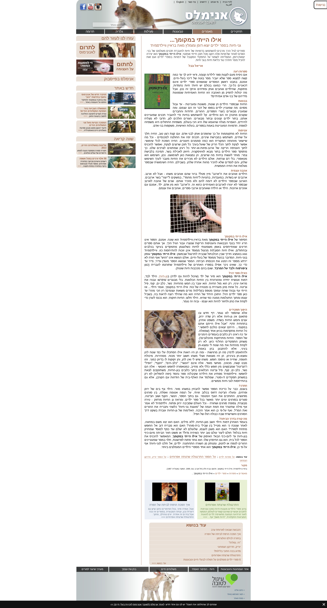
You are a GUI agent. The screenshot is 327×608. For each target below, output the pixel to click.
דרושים (203, 2)
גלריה (119, 31)
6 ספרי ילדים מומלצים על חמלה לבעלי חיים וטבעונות (212, 559)
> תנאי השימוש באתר (236, 594)
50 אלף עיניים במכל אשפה (93, 158)
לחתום (125, 64)
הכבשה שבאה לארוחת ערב (226, 529)
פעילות (148, 31)
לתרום (87, 47)
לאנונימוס (87, 52)
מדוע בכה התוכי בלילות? (227, 551)
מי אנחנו (215, 2)
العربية (229, 4)
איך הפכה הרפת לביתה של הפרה (169, 504)
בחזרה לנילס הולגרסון (229, 538)
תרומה (90, 31)
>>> (205, 517)
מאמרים (207, 31)
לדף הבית (227, 2)
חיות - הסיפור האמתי (203, 569)
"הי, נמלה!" (235, 542)
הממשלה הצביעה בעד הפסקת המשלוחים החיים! (93, 109)
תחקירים (236, 31)
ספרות (232, 473)
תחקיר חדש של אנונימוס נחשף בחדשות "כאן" (94, 95)
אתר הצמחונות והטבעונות (234, 569)
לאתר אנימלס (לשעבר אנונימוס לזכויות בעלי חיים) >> (137, 604)
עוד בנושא (196, 525)
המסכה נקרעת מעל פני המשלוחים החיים (94, 123)
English (180, 2)
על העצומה (125, 69)
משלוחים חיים (168, 569)
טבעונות (178, 31)
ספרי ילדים (221, 473)
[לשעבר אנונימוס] (215, 26)
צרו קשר (192, 2)
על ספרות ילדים (227, 457)
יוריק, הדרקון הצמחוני (229, 546)
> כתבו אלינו (240, 590)
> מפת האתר (239, 598)
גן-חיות (163, 276)
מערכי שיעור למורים (92, 569)
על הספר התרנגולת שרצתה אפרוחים (193, 456)
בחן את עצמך (129, 569)
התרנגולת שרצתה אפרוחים (222, 504)
